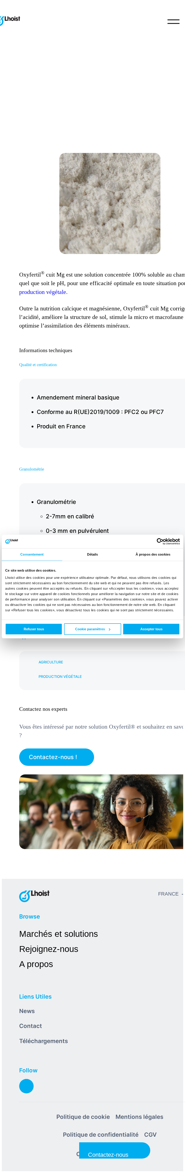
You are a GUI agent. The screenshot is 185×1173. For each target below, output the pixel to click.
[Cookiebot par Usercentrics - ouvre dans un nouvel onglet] (160, 541)
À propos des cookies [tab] (153, 554)
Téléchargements (43, 1040)
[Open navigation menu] (173, 22)
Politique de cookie (83, 1116)
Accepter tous (151, 629)
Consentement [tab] (32, 554)
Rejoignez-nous (48, 949)
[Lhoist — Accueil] (34, 896)
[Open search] (155, 21)
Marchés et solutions (58, 934)
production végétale (42, 292)
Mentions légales (139, 1116)
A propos (36, 964)
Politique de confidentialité (101, 1134)
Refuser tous (34, 629)
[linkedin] (26, 1086)
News (27, 1010)
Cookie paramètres (90, 629)
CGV (150, 1134)
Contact (30, 1025)
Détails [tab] (92, 554)
